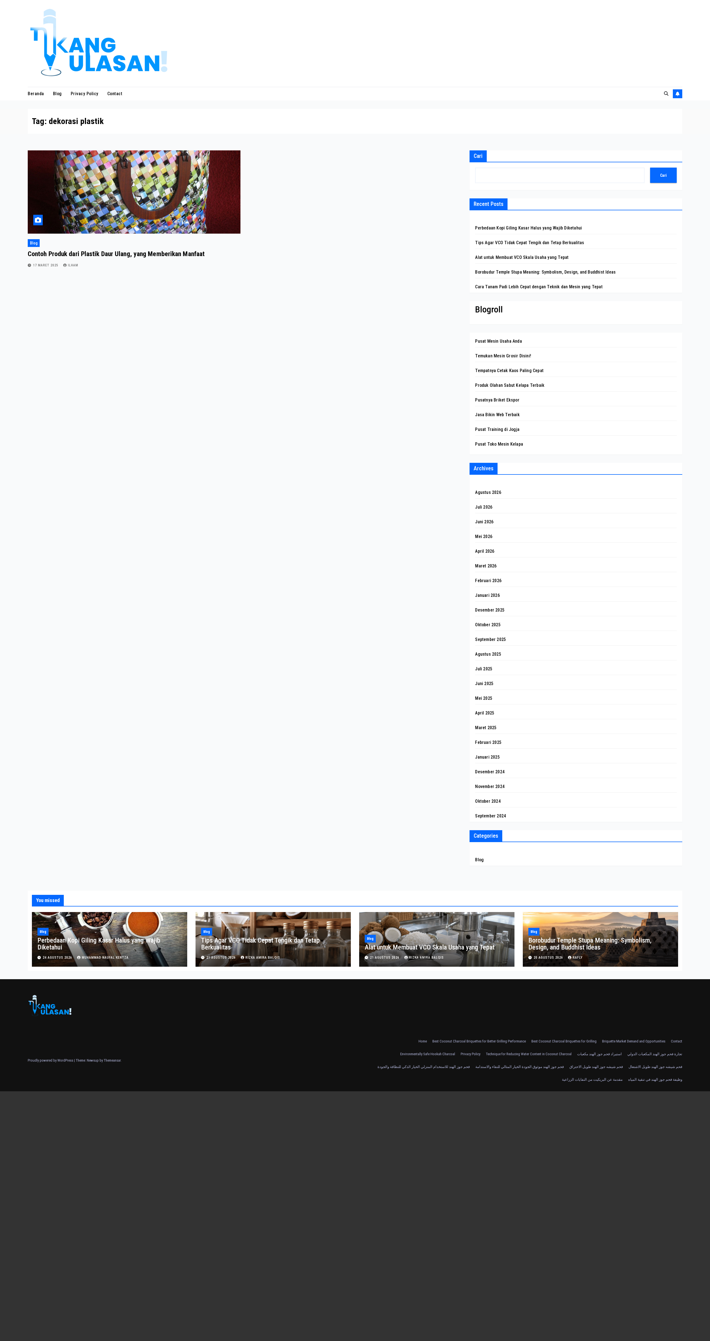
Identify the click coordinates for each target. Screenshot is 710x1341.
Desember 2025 (489, 610)
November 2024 (489, 786)
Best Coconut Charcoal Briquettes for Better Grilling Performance (479, 1041)
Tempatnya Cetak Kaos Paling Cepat (509, 370)
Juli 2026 (483, 507)
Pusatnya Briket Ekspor (497, 400)
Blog (57, 93)
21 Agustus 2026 (221, 957)
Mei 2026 (483, 536)
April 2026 (484, 551)
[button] (666, 93)
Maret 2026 (485, 566)
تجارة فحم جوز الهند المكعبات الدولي (654, 1054)
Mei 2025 (483, 698)
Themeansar (112, 1060)
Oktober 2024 (487, 801)
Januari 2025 (487, 757)
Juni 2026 (484, 521)
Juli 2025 (483, 668)
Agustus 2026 (488, 492)
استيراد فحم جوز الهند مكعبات (599, 1054)
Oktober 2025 (487, 624)
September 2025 (490, 639)
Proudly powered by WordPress (51, 1060)
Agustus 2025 (488, 654)
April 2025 (484, 713)
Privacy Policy (84, 93)
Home (423, 1041)
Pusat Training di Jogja (497, 429)
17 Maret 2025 (46, 265)
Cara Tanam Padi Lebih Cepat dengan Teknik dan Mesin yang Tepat (538, 286)
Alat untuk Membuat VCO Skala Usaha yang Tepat (522, 257)
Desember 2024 (489, 771)
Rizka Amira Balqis (262, 957)
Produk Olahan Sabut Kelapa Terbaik (509, 385)
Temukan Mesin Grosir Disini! (503, 355)
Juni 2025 (484, 683)
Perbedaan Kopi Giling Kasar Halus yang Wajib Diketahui (528, 228)
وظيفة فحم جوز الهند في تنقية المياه (655, 1079)
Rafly (578, 957)
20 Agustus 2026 (549, 957)
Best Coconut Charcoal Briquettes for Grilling (564, 1041)
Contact (115, 93)
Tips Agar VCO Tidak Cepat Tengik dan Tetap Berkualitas (529, 242)
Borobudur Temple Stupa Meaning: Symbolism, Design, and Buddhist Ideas (545, 272)
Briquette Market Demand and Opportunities (633, 1041)
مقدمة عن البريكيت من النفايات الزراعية (592, 1079)
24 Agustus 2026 (58, 957)
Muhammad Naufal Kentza (105, 957)
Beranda (36, 93)
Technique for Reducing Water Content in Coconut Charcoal (529, 1054)
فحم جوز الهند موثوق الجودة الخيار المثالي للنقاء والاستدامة (519, 1067)
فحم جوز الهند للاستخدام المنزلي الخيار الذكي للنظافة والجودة (423, 1067)
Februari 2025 (488, 742)
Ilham (73, 265)
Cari (478, 156)
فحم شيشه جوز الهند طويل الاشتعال (655, 1067)
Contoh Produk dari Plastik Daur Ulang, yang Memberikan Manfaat (116, 254)
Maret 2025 (485, 727)
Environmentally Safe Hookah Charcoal (427, 1054)
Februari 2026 (488, 580)
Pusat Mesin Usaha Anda (498, 341)
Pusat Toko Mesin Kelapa (499, 444)
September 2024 (490, 816)
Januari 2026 (487, 595)
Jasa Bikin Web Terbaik (497, 414)
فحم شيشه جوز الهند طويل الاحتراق (596, 1067)
